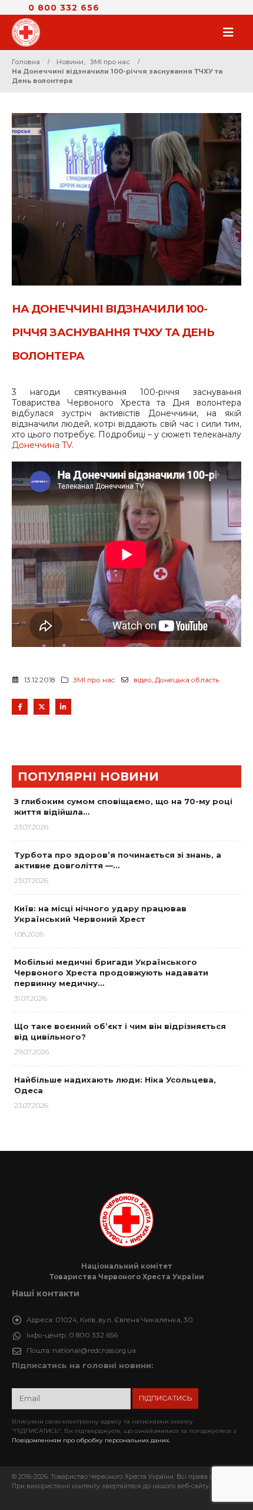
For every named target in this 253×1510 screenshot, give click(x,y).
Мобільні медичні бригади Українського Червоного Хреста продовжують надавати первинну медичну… (111, 972)
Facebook (20, 707)
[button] (231, 32)
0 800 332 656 (63, 7)
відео (143, 680)
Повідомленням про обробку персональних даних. (91, 1440)
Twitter (41, 707)
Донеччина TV (42, 445)
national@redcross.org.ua (94, 1350)
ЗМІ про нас (94, 680)
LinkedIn (63, 707)
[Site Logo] (29, 32)
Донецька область (187, 680)
